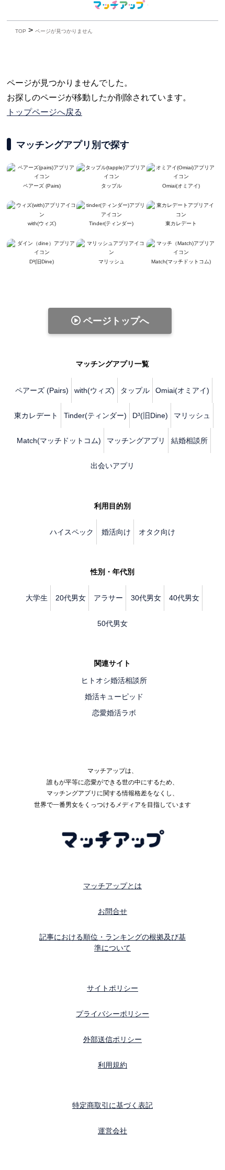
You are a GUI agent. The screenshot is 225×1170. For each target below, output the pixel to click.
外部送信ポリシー (112, 1039)
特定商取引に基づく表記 (112, 1105)
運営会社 (112, 1131)
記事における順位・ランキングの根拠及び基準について (112, 942)
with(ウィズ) (94, 390)
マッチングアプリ (136, 440)
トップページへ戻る (44, 112)
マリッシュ (192, 415)
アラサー (108, 598)
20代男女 (70, 598)
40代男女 (184, 598)
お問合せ (112, 911)
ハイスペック (72, 532)
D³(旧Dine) (150, 415)
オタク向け (157, 532)
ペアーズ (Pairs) (42, 390)
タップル (135, 390)
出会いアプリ (112, 465)
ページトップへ (115, 321)
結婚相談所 (189, 440)
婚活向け (116, 532)
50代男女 (112, 623)
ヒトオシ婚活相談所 (114, 680)
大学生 (37, 598)
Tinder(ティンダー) (95, 415)
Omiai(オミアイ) (182, 390)
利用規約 (112, 1065)
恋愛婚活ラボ (114, 713)
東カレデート (36, 415)
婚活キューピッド (114, 696)
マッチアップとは (112, 886)
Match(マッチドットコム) (59, 440)
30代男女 (146, 598)
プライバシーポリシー (112, 1014)
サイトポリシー (112, 988)
